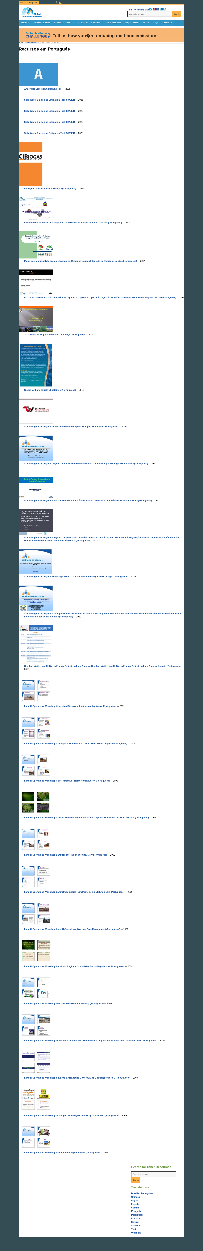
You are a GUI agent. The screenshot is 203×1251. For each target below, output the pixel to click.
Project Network (132, 23)
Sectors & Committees (64, 23)
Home (21, 42)
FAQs (155, 23)
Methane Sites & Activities (89, 23)
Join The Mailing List (138, 10)
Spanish (135, 1225)
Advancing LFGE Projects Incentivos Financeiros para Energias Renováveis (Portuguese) (71, 426)
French (135, 1204)
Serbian (135, 1222)
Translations (31, 42)
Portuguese (137, 1215)
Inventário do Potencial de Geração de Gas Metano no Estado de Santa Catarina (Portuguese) (73, 222)
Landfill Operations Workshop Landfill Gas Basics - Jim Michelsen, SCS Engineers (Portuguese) (74, 892)
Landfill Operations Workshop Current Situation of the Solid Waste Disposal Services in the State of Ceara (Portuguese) (86, 817)
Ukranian (136, 1233)
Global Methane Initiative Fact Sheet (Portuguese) (50, 390)
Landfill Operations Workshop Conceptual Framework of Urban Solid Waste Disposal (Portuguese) (75, 743)
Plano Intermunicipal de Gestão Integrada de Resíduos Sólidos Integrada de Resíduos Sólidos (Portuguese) (80, 261)
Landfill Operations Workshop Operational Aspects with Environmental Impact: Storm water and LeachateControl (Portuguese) (90, 1040)
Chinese (135, 1197)
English (135, 1200)
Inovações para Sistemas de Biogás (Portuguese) (50, 188)
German (135, 1208)
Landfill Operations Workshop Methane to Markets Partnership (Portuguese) (64, 1003)
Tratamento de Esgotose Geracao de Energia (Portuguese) (54, 334)
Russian (135, 1218)
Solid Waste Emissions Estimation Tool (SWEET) (49, 100)
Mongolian (136, 1211)
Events (146, 23)
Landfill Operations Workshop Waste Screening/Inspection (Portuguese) (62, 1152)
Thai (133, 1229)
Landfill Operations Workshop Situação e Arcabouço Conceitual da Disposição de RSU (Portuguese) (77, 1078)
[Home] (32, 17)
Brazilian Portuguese (142, 1193)
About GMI (25, 23)
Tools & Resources (113, 23)
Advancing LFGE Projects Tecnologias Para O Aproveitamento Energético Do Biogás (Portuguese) (75, 576)
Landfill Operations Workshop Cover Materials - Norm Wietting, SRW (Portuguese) (67, 781)
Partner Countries (42, 23)
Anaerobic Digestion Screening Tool (43, 89)
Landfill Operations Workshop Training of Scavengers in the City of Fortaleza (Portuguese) (71, 1115)
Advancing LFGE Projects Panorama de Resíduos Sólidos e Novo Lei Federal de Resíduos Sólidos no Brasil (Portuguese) (88, 500)
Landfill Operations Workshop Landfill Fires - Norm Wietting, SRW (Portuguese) (65, 855)
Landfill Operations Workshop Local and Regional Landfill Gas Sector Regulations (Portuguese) (74, 966)
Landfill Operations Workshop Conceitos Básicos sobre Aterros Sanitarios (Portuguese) (70, 706)
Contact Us (167, 23)
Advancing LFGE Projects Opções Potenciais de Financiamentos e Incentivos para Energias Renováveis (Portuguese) (86, 463)
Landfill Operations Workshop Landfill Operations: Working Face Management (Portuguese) (72, 929)
